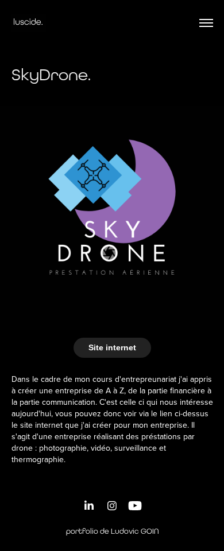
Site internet (112, 347)
